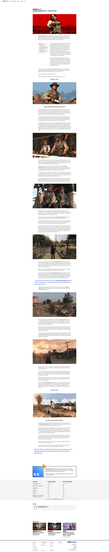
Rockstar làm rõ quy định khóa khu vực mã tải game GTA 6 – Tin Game (69, 534)
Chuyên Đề (34, 546)
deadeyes (68, 536)
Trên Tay (51, 545)
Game (10, 1)
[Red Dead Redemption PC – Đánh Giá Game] (54, 24)
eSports (18, 1)
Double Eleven (55, 445)
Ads (24, 1)
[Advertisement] (54, 5)
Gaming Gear (14, 1)
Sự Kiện (42, 550)
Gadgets (21, 1)
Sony (46, 70)
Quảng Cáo (52, 550)
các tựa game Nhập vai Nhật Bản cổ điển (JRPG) (49, 334)
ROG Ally (54, 264)
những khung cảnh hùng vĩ (48, 270)
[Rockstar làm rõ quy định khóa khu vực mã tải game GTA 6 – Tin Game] (69, 526)
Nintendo (49, 70)
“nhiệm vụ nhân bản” (66, 373)
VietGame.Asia (73, 549)
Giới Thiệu (34, 545)
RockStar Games (51, 35)
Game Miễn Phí (35, 550)
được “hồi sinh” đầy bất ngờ (56, 69)
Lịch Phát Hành (35, 548)
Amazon (62, 54)
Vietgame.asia (44, 76)
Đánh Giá (34, 544)
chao (38, 535)
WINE (53, 535)
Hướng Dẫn (34, 547)
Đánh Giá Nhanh (44, 545)
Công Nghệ (51, 546)
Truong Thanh (39, 12)
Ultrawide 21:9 (63, 127)
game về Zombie (49, 378)
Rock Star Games (56, 499)
